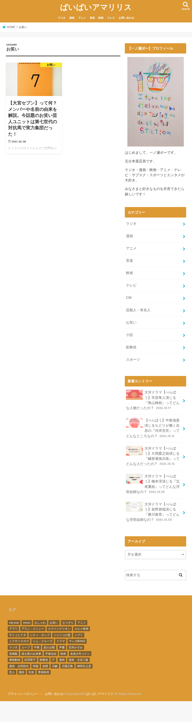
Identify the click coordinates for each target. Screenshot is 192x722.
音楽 (92, 17)
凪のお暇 (49, 647)
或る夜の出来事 (31, 653)
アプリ (13, 628)
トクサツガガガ (19, 641)
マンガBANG (77, 641)
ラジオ (62, 17)
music (26, 622)
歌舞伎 (131, 347)
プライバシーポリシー (23, 694)
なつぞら (68, 622)
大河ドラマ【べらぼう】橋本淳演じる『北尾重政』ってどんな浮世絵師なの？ (153, 484)
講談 (21, 672)
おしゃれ (40, 622)
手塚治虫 (50, 653)
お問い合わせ (126, 17)
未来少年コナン (80, 653)
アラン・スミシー (33, 628)
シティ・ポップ (40, 635)
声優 (62, 647)
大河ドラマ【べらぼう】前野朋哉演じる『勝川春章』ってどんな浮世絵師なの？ (153, 512)
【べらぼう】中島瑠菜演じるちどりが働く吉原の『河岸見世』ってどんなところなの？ (153, 428)
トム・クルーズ (42, 641)
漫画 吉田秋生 (19, 666)
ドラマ (60, 641)
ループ (26, 647)
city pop (14, 622)
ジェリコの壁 (62, 635)
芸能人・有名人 (138, 310)
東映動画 (14, 659)
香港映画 (43, 672)
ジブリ (78, 635)
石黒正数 (67, 666)
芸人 (12, 672)
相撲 (45, 666)
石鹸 (55, 666)
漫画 (71, 17)
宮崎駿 (13, 653)
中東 (37, 647)
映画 (100, 17)
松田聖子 (30, 659)
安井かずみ (76, 647)
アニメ (82, 17)
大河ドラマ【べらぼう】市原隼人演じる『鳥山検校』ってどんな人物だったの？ (153, 400)
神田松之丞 (84, 666)
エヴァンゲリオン (59, 628)
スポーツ (133, 359)
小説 (129, 335)
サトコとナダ (17, 635)
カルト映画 (81, 628)
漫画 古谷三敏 (78, 659)
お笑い (131, 322)
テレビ (111, 17)
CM (129, 298)
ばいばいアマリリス (96, 6)
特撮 (35, 666)
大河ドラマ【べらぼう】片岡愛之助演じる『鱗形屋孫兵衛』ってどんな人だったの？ (153, 456)
